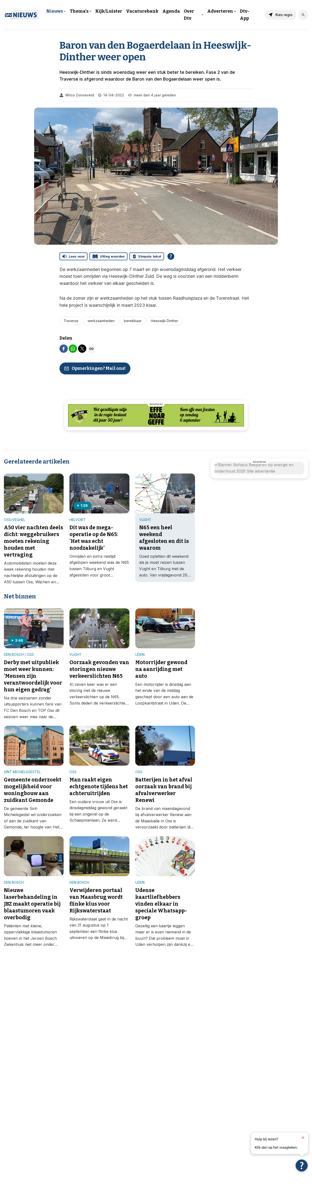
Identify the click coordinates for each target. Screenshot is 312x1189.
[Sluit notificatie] (303, 1138)
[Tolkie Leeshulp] (301, 1165)
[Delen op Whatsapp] (73, 348)
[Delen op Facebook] (63, 348)
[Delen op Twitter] (82, 348)
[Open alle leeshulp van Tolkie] (170, 256)
